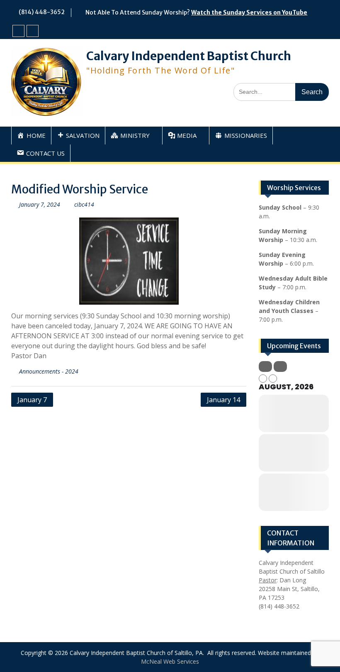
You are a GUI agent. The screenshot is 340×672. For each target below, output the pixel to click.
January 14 (223, 399)
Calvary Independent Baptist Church (188, 56)
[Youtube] (33, 31)
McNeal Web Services (170, 661)
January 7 (32, 399)
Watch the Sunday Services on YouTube (249, 12)
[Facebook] (18, 31)
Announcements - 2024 (48, 371)
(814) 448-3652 (42, 12)
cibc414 (84, 204)
